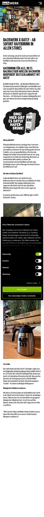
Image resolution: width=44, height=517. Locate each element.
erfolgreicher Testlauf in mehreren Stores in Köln (20, 371)
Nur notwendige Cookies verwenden (22, 296)
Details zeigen (32, 283)
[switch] (38, 261)
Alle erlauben (22, 289)
